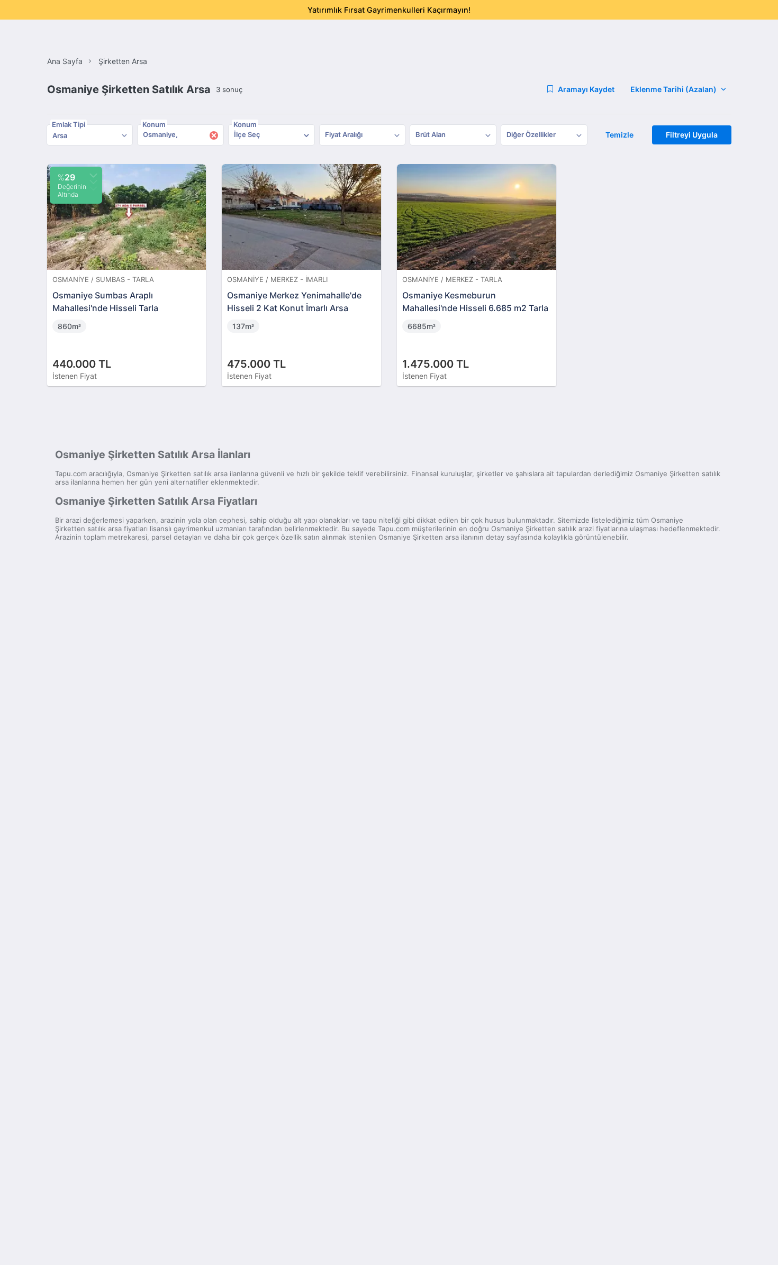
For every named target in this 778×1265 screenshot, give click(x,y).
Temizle (619, 134)
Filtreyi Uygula (692, 134)
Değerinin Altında (72, 185)
